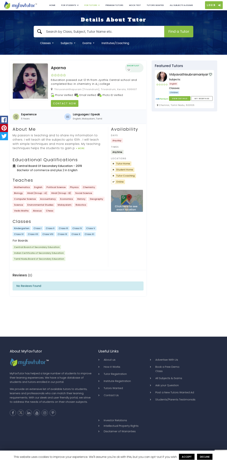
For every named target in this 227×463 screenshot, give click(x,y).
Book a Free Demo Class (167, 369)
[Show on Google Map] (127, 201)
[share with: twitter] (4, 136)
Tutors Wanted (155, 5)
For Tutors (90, 5)
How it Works (112, 367)
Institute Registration (117, 381)
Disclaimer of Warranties (120, 431)
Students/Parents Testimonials (175, 399)
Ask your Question (167, 385)
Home (52, 5)
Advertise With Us (166, 360)
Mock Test (135, 5)
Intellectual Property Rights (121, 426)
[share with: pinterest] (4, 128)
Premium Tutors (114, 5)
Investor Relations (115, 420)
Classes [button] (45, 43)
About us (109, 360)
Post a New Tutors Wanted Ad (174, 392)
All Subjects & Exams (181, 5)
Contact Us (111, 395)
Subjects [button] (67, 43)
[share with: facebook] (4, 120)
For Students (68, 5)
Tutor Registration (115, 374)
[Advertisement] (113, 319)
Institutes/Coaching (115, 43)
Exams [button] (87, 43)
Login (211, 5)
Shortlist (133, 65)
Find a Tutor (178, 31)
